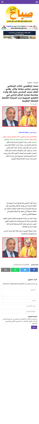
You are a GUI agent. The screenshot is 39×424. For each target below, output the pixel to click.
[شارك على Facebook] (34, 270)
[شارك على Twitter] (25, 270)
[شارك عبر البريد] (5, 270)
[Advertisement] (19, 59)
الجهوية (30, 82)
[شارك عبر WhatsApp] (15, 270)
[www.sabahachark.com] (19, 14)
